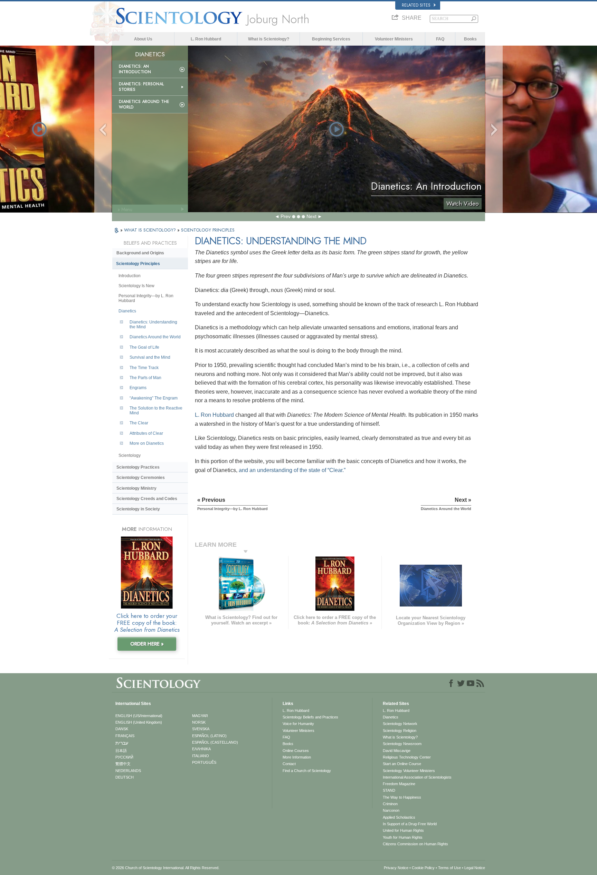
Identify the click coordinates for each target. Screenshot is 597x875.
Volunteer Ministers (394, 39)
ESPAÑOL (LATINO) (209, 736)
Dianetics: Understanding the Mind (153, 324)
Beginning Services (331, 39)
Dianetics (127, 311)
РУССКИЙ (124, 757)
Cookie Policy (423, 868)
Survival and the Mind (150, 357)
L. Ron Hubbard (206, 39)
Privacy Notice (396, 868)
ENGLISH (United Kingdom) (138, 722)
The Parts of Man (145, 377)
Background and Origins (140, 253)
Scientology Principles (138, 263)
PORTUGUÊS (204, 762)
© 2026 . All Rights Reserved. (165, 868)
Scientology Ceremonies (140, 477)
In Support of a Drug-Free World (410, 824)
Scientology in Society (138, 509)
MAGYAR (200, 716)
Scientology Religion (399, 730)
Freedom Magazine (399, 784)
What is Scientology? (268, 39)
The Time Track (144, 367)
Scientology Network (400, 724)
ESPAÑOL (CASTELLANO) (215, 742)
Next (311, 216)
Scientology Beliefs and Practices (310, 717)
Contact (289, 764)
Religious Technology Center (407, 757)
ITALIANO (200, 756)
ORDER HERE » (147, 643)
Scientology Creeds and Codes (146, 498)
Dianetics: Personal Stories (141, 87)
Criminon (390, 804)
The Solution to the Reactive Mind (156, 410)
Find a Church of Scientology (307, 771)
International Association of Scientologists (417, 777)
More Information (297, 757)
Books (470, 39)
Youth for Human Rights (403, 837)
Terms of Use (449, 868)
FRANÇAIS (124, 736)
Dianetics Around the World (144, 104)
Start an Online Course (402, 764)
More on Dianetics (147, 443)
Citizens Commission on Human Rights (415, 844)
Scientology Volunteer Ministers (409, 771)
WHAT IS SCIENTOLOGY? (150, 230)
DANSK (121, 729)
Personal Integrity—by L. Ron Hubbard (146, 298)
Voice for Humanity (298, 724)
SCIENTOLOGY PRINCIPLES (208, 230)
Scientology (130, 455)
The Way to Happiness (402, 797)
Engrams (138, 387)
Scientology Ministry (136, 488)
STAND (389, 790)
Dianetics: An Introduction (135, 69)
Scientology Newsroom (402, 744)
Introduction (130, 275)
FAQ (440, 39)
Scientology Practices (138, 467)
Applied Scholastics (399, 817)
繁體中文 (123, 764)
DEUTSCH (124, 777)
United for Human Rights (403, 830)
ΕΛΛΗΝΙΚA (201, 749)
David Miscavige (396, 751)
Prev (286, 216)
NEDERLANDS (128, 771)
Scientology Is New (136, 285)
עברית (121, 743)
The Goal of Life (144, 347)
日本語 (121, 751)
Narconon (391, 810)
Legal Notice (474, 868)
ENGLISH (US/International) (138, 716)
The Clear (139, 423)
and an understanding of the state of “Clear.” (292, 470)
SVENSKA (200, 729)
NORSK (199, 722)
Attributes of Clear (146, 433)
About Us (143, 39)
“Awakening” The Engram (154, 398)
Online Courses (296, 751)
